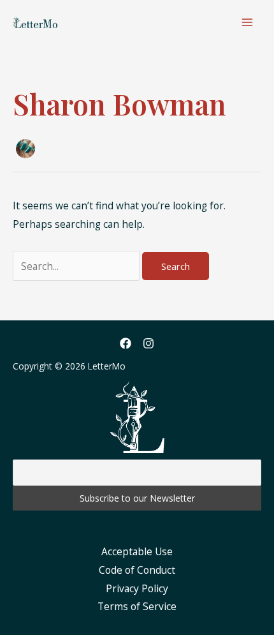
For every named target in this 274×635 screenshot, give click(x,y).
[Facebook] (125, 343)
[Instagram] (148, 343)
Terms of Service (137, 606)
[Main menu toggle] (247, 22)
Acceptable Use (137, 551)
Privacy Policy (137, 588)
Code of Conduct (137, 570)
